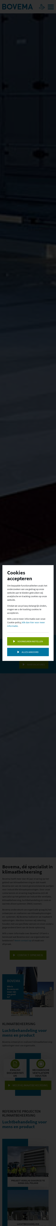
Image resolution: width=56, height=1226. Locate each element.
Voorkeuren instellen (30, 641)
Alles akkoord (30, 652)
